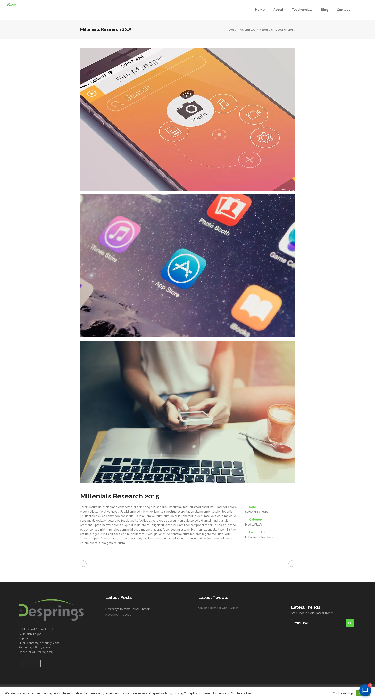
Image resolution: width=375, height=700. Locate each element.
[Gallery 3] (187, 412)
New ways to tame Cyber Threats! (128, 609)
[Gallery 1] (187, 119)
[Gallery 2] (187, 265)
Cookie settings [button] (343, 693)
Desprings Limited (242, 29)
